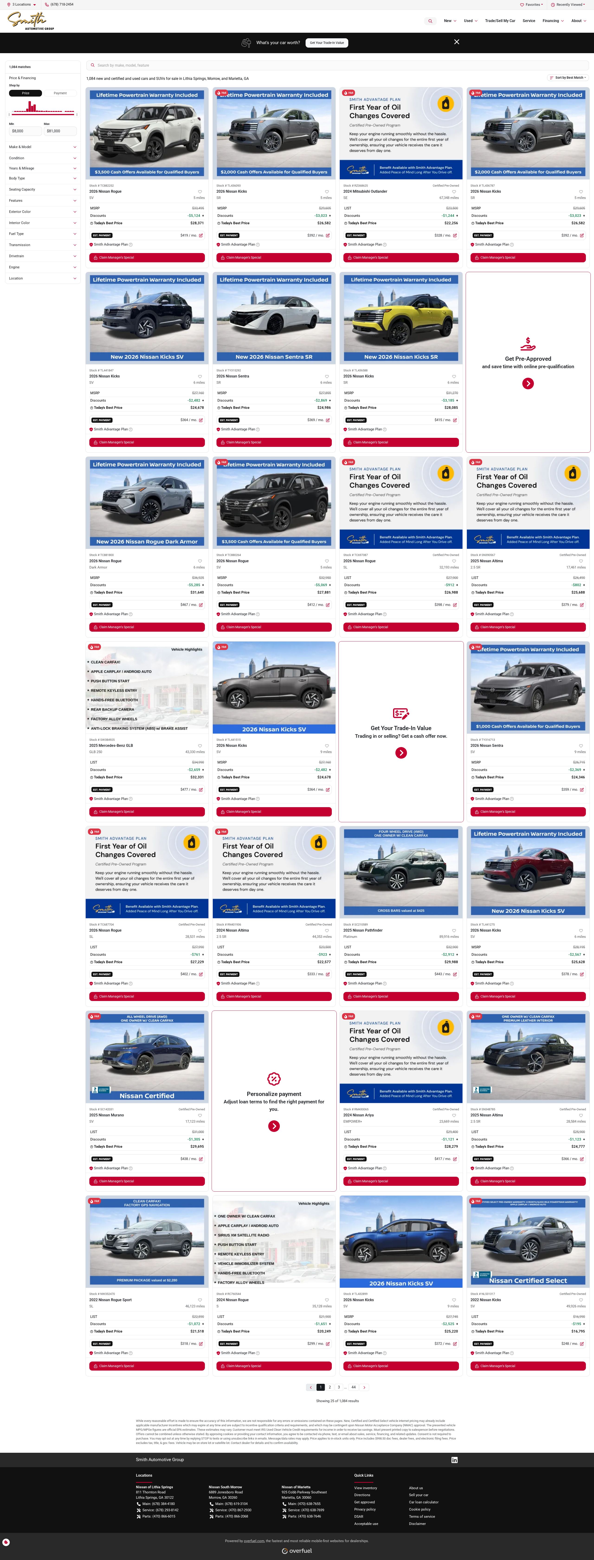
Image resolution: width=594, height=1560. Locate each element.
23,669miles (449, 1121)
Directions (362, 1495)
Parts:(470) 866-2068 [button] (231, 1516)
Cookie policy (419, 1509)
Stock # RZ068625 (355, 185)
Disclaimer (417, 1524)
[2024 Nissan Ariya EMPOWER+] (401, 1057)
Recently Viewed (569, 5)
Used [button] (468, 21)
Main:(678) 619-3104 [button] (231, 1504)
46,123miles (195, 1306)
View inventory (365, 1488)
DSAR (358, 1516)
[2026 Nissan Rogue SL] (401, 503)
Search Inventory (430, 21)
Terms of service (422, 1516)
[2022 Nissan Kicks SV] (528, 1242)
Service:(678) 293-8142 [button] (160, 1510)
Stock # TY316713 (483, 739)
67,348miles (449, 198)
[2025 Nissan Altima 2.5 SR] (528, 503)
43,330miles (195, 752)
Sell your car (418, 1495)
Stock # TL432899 (355, 1294)
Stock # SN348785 (483, 1109)
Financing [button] (551, 21)
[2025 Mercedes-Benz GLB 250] (147, 687)
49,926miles (576, 1306)
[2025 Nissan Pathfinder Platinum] (401, 872)
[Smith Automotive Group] (31, 21)
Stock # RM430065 (355, 1109)
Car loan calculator (424, 1502)
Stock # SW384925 (102, 739)
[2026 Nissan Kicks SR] (274, 133)
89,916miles (449, 937)
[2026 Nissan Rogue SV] (147, 133)
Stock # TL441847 (101, 370)
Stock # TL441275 (483, 924)
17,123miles (195, 1121)
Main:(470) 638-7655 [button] (304, 1504)
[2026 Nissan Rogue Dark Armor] (147, 503)
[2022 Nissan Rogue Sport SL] (147, 1242)
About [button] (576, 21)
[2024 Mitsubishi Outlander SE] (401, 133)
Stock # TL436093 (228, 185)
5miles (199, 198)
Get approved (364, 1502)
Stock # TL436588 (355, 370)
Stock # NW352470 (102, 1294)
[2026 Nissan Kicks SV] (147, 318)
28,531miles (195, 937)
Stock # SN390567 (483, 555)
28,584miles (576, 1121)
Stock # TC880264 (228, 555)
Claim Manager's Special (116, 257)
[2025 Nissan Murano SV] (147, 1057)
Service (529, 21)
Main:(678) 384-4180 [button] (158, 1504)
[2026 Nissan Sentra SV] (528, 687)
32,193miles (449, 567)
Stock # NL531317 (483, 1294)
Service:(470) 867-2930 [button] (233, 1510)
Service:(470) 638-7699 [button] (306, 1510)
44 (354, 1387)
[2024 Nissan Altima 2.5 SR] (274, 872)
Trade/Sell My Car (500, 21)
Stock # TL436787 (483, 185)
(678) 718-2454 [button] (62, 4)
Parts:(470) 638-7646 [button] (304, 1516)
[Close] (457, 41)
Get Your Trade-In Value (327, 43)
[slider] (9, 114)
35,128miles (322, 1306)
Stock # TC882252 (101, 185)
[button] (23, 4)
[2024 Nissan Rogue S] (274, 1242)
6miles (199, 382)
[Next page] (364, 1387)
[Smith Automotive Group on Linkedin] (452, 1459)
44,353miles (322, 937)
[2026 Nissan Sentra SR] (274, 318)
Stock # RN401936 (228, 924)
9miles (326, 752)
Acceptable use (366, 1524)
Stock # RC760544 (228, 1294)
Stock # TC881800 (101, 555)
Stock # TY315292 (228, 370)
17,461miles (576, 567)
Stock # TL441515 (228, 739)
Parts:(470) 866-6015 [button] (158, 1516)
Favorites (533, 5)
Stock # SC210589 (355, 924)
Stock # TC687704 (101, 924)
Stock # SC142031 (101, 1109)
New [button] (448, 21)
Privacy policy (365, 1509)
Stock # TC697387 (355, 555)
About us (416, 1488)
